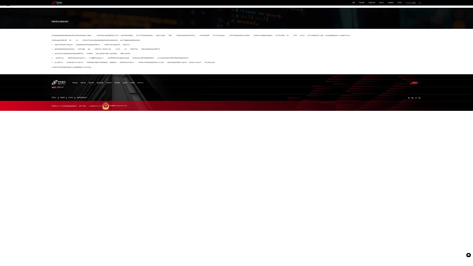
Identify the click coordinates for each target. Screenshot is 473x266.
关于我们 (400, 2)
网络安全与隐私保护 (82, 97)
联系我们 (415, 82)
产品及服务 (361, 2)
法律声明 (70, 97)
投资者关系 (391, 2)
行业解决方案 (371, 2)
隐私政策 (62, 97)
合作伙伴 (381, 2)
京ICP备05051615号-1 (95, 105)
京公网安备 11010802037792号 (118, 105)
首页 (354, 2)
